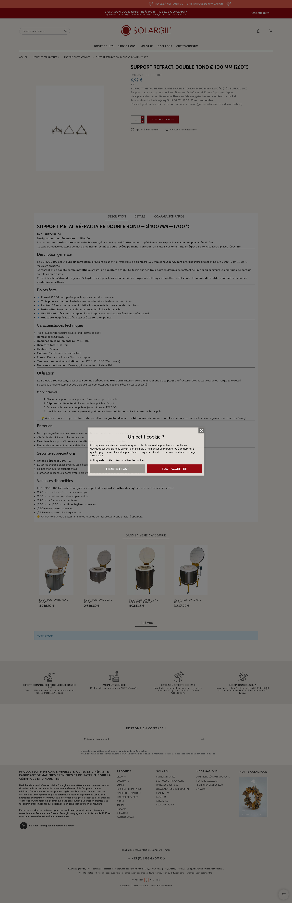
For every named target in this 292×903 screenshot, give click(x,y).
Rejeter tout (117, 468)
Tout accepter (174, 468)
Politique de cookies (102, 460)
